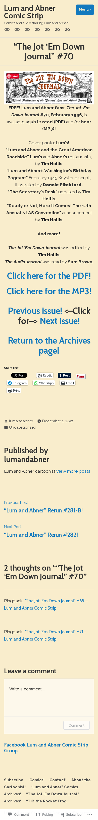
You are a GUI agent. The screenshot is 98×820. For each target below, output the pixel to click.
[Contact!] (27, 29)
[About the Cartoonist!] (37, 29)
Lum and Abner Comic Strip (30, 12)
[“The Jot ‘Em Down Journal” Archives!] (57, 29)
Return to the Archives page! (49, 345)
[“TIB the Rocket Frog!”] (66, 29)
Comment (76, 725)
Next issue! (60, 320)
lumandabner (21, 421)
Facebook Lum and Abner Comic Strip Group (46, 748)
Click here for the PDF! (49, 275)
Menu (86, 9)
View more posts (73, 471)
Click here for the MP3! (49, 291)
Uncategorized (22, 427)
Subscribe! (14, 780)
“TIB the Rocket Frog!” (47, 801)
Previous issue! (35, 310)
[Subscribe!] (8, 29)
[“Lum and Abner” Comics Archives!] (47, 29)
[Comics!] (17, 29)
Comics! (36, 780)
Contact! (58, 780)
